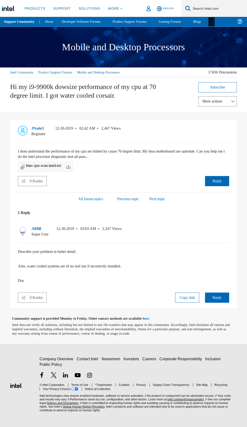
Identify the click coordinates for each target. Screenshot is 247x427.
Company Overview (57, 358)
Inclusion (214, 358)
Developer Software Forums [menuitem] (84, 21)
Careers (150, 358)
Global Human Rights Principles (73, 406)
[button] (227, 129)
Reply (217, 181)
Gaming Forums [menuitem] (179, 21)
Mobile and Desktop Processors (107, 72)
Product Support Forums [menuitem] (136, 21)
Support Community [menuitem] (19, 21)
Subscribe (217, 87)
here (149, 318)
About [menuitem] (50, 21)
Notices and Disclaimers (55, 403)
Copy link (187, 297)
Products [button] (34, 8)
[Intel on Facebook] (42, 375)
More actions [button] (213, 101)
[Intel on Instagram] (89, 375)
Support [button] (60, 8)
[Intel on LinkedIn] (66, 375)
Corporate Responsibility (181, 358)
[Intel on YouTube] (78, 375)
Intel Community (22, 72)
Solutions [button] (87, 8)
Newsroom (112, 358)
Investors (132, 358)
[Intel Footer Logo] (16, 385)
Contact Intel (88, 358)
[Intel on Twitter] (54, 375)
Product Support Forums (59, 72)
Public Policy (51, 364)
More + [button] (112, 8)
